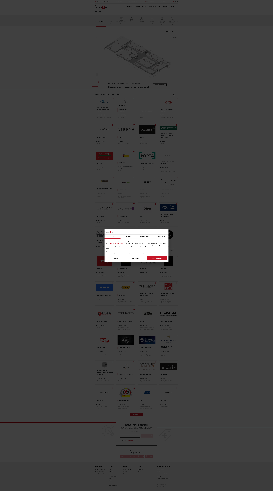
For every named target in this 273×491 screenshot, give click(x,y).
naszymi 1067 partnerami (116, 243)
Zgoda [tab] (112, 236)
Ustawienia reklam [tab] (144, 236)
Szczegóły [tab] (128, 236)
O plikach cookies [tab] (160, 236)
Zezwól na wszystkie (157, 258)
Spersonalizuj (135, 258)
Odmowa (116, 258)
